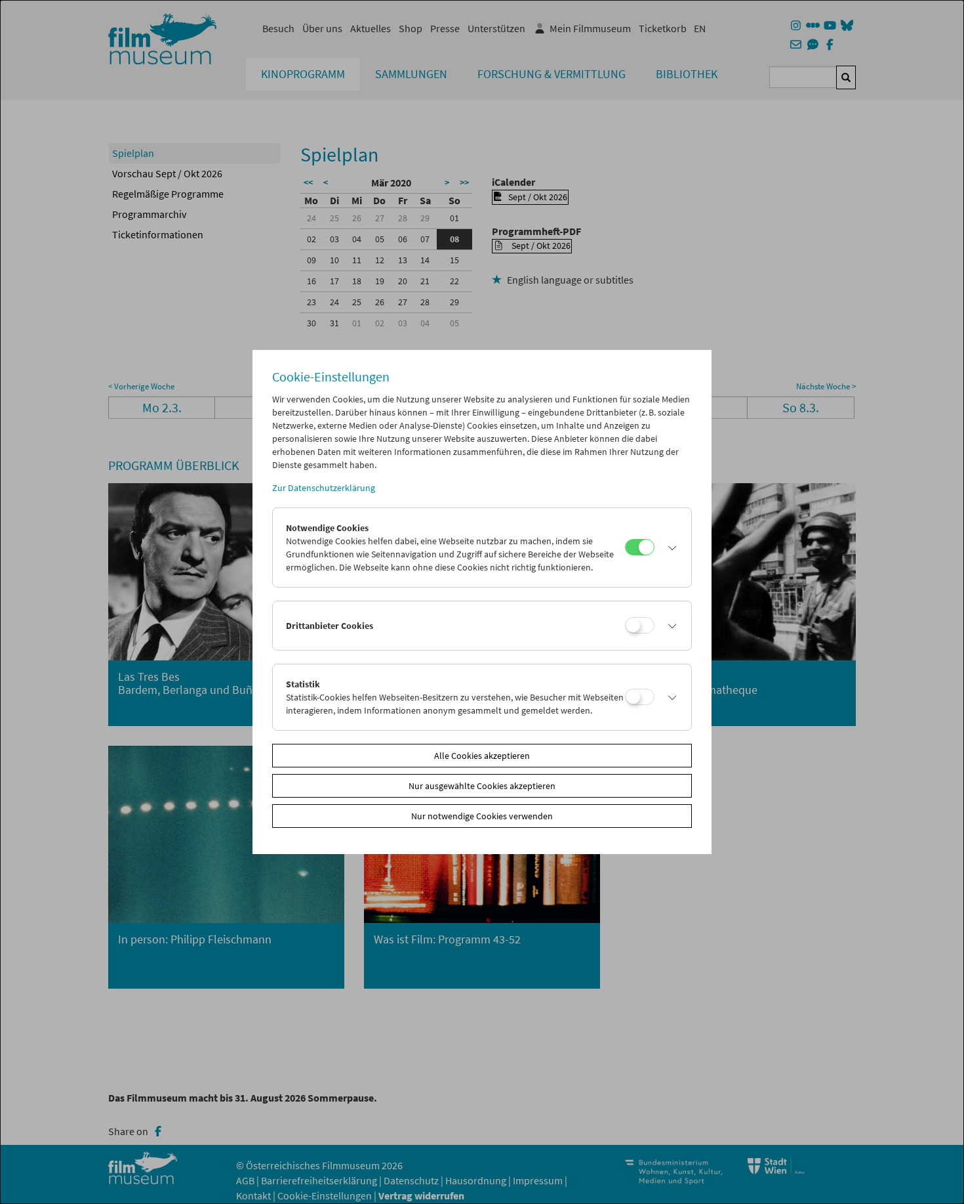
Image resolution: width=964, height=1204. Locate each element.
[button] (669, 547)
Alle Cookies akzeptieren (482, 756)
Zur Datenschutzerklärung (323, 488)
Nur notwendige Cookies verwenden (482, 816)
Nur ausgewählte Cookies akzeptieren (482, 786)
